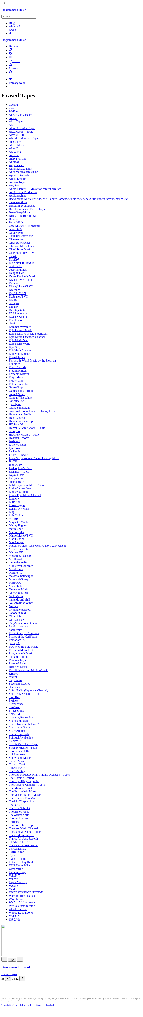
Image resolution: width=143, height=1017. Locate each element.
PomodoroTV (17, 639)
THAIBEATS (17, 767)
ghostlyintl (15, 404)
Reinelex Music (18, 666)
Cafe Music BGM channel (24, 225)
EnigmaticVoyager (20, 326)
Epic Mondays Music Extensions (28, 333)
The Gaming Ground (21, 777)
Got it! (125, 7)
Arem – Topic (17, 182)
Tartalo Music (17, 761)
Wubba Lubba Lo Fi (21, 912)
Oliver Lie (15, 616)
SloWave (14, 707)
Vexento (14, 885)
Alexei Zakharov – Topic (24, 138)
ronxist (13, 676)
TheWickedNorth (19, 815)
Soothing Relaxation (21, 717)
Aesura (13, 118)
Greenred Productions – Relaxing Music (32, 411)
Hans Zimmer (17, 417)
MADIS (14, 518)
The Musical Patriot (20, 788)
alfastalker (15, 141)
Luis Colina (16, 515)
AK (11, 124)
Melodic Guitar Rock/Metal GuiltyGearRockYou (37, 545)
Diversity (14, 289)
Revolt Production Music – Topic (28, 670)
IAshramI (14, 441)
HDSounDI (16, 424)
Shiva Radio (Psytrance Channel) (28, 690)
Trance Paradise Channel (23, 845)
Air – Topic (16, 121)
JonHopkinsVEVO (20, 468)
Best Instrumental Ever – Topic (27, 209)
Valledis (13, 878)
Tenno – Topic (17, 764)
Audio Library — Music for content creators (35, 188)
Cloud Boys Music (20, 249)
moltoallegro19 (18, 562)
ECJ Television (18, 316)
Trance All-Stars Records (23, 838)
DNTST (14, 299)
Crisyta (13, 256)
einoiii (12, 323)
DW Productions (19, 313)
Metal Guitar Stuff (19, 549)
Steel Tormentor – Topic (23, 747)
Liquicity (14, 498)
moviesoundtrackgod (21, 576)
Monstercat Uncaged (21, 565)
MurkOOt (15, 582)
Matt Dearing (17, 538)
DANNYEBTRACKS (22, 262)
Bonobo (13, 219)
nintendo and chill (19, 599)
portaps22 (14, 643)
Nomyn (13, 606)
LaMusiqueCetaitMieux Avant (27, 485)
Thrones (14, 821)
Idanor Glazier (17, 444)
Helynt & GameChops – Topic (27, 427)
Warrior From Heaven (22, 895)
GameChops (16, 387)
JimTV (13, 461)
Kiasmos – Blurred (15, 967)
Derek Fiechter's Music (22, 276)
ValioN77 (14, 875)
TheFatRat (15, 804)
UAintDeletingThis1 (21, 862)
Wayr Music (16, 899)
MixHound (15, 559)
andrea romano (17, 158)
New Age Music (18, 592)
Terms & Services (9, 1005)
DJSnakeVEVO (18, 296)
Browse (13, 46)
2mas (12, 108)
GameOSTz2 (17, 394)
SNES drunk (16, 710)
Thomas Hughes (18, 818)
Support (39, 1005)
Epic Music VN (18, 340)
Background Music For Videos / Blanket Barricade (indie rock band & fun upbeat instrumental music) (68, 198)
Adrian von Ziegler (20, 114)
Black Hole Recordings (22, 215)
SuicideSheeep (17, 754)
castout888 (15, 229)
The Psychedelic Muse (22, 791)
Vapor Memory (18, 882)
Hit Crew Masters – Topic (24, 434)
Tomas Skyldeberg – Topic (25, 831)
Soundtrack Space (19, 727)
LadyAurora (16, 478)
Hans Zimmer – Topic (22, 421)
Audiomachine (17, 195)
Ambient (14, 155)
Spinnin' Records (19, 734)
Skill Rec (14, 697)
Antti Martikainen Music (23, 172)
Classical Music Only (21, 246)
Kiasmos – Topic (19, 471)
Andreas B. (15, 161)
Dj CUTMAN (17, 293)
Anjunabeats (16, 165)
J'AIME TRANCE (20, 454)
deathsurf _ (15, 266)
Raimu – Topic (17, 660)
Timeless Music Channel (23, 828)
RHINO (14, 673)
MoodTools (16, 569)
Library (13, 68)
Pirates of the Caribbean (23, 636)
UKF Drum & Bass (20, 865)
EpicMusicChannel (20, 350)
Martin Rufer (16, 532)
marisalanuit (16, 528)
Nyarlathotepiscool (20, 609)
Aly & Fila (15, 151)
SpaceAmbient (17, 730)
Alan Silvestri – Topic (22, 128)
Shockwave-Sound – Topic (25, 693)
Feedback (50, 1005)
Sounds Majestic (18, 720)
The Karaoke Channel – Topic (27, 784)
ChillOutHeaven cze (21, 236)
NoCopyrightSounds (21, 602)
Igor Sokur (15, 448)
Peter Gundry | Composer (24, 633)
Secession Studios (19, 683)
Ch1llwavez (16, 232)
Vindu (12, 889)
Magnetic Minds (18, 522)
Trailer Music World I (21, 835)
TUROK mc (16, 852)
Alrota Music (16, 145)
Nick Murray (16, 596)
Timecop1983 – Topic (22, 825)
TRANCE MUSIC (20, 841)
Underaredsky (17, 872)
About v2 (14, 26)
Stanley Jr (14, 740)
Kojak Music (16, 475)
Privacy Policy (26, 1005)
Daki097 (14, 259)
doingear (14, 303)
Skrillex (13, 700)
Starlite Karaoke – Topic (23, 744)
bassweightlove (18, 202)
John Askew (16, 464)
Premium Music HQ (21, 650)
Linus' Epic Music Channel (25, 495)
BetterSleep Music (20, 212)
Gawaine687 (16, 400)
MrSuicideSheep (18, 579)
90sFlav (13, 111)
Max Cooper (16, 542)
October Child (17, 613)
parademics (15, 629)
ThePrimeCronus (19, 811)
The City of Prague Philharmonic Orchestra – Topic (39, 774)
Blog (12, 23)
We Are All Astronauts (22, 902)
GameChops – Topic (21, 390)
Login (12, 29)
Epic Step (14, 347)
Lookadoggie (17, 505)
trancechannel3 (18, 848)
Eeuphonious (16, 320)
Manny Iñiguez (18, 525)
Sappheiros (15, 680)
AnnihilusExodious (20, 168)
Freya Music (16, 377)
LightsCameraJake (20, 488)
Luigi (12, 512)
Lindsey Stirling (18, 491)
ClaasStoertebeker (19, 242)
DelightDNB (16, 273)
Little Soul (15, 501)
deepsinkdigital (18, 269)
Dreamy (13, 306)
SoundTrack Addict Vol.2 (24, 724)
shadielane (15, 687)
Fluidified (14, 363)
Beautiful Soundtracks (22, 205)
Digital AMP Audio (20, 279)
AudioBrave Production (23, 192)
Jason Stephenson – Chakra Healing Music (34, 458)
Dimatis (13, 283)
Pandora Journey (19, 626)
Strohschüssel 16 (19, 751)
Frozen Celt (16, 380)
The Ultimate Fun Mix (22, 798)
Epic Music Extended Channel (27, 337)
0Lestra (13, 104)
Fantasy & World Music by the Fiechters (32, 360)
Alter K (13, 148)
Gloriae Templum (19, 407)
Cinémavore (16, 239)
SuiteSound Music (20, 757)
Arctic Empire (17, 178)
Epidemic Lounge (19, 353)
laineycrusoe (16, 481)
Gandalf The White (20, 397)
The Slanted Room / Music (25, 794)
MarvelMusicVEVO (21, 535)
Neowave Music (18, 589)
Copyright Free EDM (21, 252)
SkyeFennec (16, 703)
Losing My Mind (19, 508)
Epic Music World (19, 343)
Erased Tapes (17, 357)
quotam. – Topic (18, 656)
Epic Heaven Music (20, 330)
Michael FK (16, 552)
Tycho (12, 855)
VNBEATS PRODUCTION (26, 892)
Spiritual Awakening (21, 737)
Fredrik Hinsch (18, 370)
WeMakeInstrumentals (22, 905)
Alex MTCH (16, 135)
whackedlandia (18, 909)
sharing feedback (92, 9)
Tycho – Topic (17, 858)
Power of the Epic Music (23, 646)
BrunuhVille (16, 222)
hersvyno (14, 431)
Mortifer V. (15, 572)
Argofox (14, 185)
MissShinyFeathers (20, 555)
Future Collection (19, 384)
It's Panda (14, 451)
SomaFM (14, 714)
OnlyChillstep (17, 619)
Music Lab (15, 586)
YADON (14, 916)
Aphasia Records (19, 175)
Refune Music (17, 663)
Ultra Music (16, 868)
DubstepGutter (17, 310)
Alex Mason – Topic (21, 131)
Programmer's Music (13, 40)
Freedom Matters (19, 374)
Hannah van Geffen (20, 414)
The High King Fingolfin (24, 781)
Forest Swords (17, 367)
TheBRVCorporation (21, 801)
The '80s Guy (17, 771)
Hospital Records (19, 437)
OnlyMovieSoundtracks (23, 623)
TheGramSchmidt (19, 808)
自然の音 (15, 919)
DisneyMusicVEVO (21, 286)
